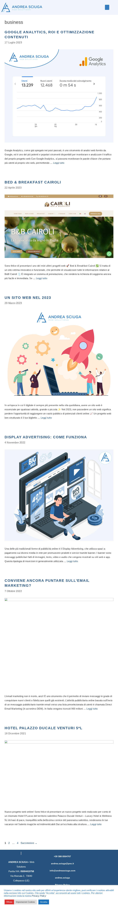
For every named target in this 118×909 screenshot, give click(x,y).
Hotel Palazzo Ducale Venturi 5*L (44, 728)
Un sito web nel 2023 (28, 298)
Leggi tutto (58, 163)
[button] (107, 7)
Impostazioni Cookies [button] (25, 902)
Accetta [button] (43, 902)
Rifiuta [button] (9, 902)
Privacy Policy (39, 896)
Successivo (29, 843)
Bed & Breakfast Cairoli (33, 182)
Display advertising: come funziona (46, 437)
